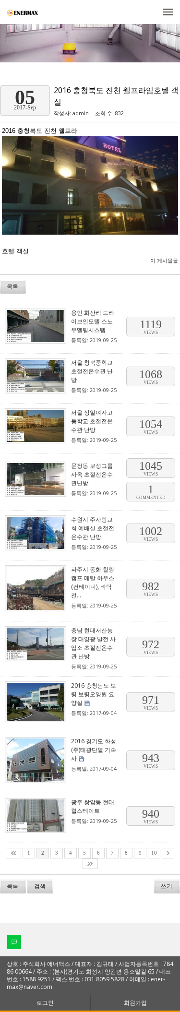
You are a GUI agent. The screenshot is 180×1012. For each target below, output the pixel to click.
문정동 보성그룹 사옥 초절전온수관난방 (92, 474)
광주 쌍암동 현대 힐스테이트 (92, 806)
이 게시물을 (164, 260)
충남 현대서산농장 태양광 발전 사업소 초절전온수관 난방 (93, 643)
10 (154, 853)
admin (80, 113)
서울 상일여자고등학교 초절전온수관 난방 (92, 421)
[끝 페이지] (90, 863)
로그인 (45, 1003)
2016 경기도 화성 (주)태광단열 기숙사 (93, 749)
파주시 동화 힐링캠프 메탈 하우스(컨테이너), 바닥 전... (92, 582)
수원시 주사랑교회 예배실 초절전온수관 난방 (92, 528)
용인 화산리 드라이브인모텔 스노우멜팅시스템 (92, 321)
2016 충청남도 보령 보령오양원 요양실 (93, 694)
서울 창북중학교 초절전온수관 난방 (92, 371)
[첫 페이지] (13, 853)
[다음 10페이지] (168, 853)
